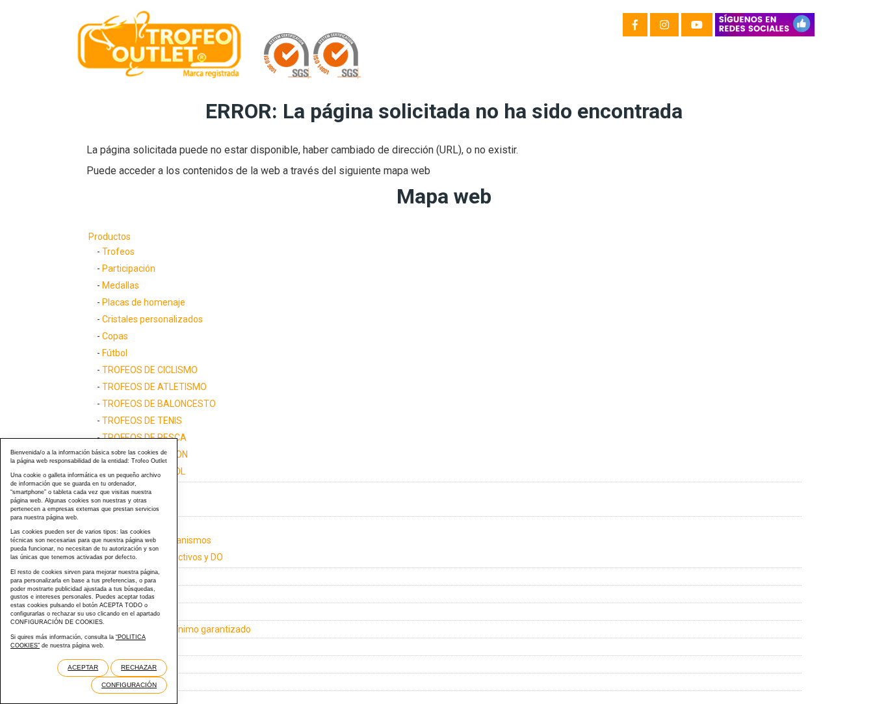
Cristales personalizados (152, 319)
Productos (109, 236)
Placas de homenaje (143, 302)
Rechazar (139, 667)
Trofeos (118, 251)
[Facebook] (635, 24)
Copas (115, 336)
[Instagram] (664, 24)
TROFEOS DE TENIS (142, 420)
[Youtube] (696, 24)
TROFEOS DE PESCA (144, 437)
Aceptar (83, 667)
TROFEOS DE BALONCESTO (159, 403)
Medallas (120, 285)
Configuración (129, 684)
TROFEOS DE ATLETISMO (154, 387)
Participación (128, 268)
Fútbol (114, 353)
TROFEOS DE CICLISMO (150, 370)
